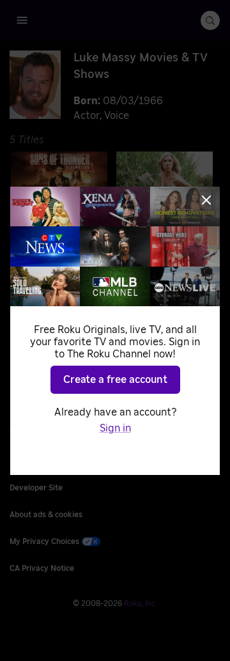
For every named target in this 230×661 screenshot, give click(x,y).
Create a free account (115, 380)
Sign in (115, 428)
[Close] (206, 200)
